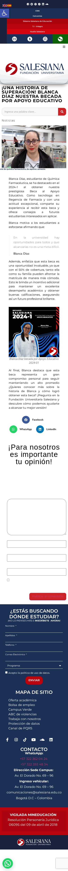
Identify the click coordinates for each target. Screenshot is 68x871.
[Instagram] (16, 740)
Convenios (37, 16)
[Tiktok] (25, 740)
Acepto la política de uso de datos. (29, 672)
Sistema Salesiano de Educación (37, 21)
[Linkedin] (43, 4)
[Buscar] (62, 112)
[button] (4, 13)
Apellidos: (10, 635)
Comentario (16, 497)
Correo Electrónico (15, 654)
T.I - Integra (37, 26)
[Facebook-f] (7, 740)
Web (10, 566)
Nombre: (10, 626)
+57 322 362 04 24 (34, 759)
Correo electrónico (20, 552)
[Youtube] (33, 740)
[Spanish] (9, 5)
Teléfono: (10, 645)
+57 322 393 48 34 (34, 764)
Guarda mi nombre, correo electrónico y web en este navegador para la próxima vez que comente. (36, 586)
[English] (5, 5)
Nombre (13, 538)
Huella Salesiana (37, 31)
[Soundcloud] (47, 4)
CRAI (37, 11)
